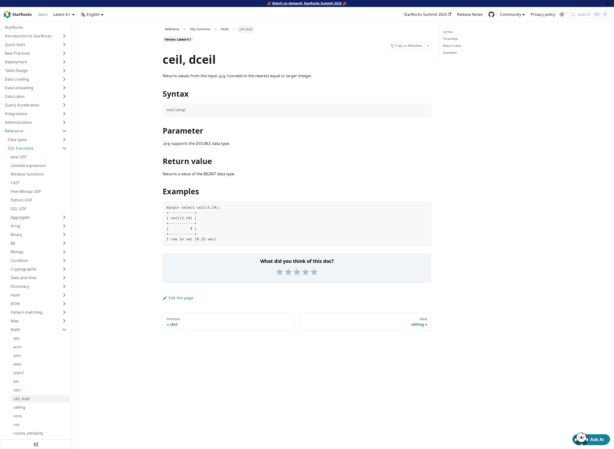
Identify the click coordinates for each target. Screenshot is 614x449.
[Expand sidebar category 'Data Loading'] (64, 79)
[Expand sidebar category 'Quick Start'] (64, 44)
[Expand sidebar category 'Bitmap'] (64, 252)
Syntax (448, 32)
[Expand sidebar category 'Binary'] (64, 234)
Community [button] (510, 14)
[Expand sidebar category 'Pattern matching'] (64, 312)
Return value (452, 45)
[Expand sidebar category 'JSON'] (64, 303)
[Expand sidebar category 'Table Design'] (64, 70)
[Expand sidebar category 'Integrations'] (64, 114)
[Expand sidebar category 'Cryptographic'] (64, 269)
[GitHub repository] (491, 14)
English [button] (93, 14)
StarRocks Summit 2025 (425, 14)
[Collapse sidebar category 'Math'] (64, 329)
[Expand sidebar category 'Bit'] (64, 243)
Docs (42, 14)
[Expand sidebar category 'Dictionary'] (64, 286)
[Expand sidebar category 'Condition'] (64, 260)
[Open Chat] (591, 438)
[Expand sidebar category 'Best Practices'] (64, 53)
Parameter (450, 38)
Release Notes (470, 14)
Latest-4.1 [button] (62, 14)
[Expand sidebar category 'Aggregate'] (64, 217)
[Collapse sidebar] (36, 444)
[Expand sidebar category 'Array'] (64, 226)
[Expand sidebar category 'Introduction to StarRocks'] (64, 36)
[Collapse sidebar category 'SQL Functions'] (64, 148)
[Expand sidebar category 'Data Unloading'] (64, 88)
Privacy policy (543, 14)
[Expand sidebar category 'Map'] (64, 321)
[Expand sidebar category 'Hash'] (64, 295)
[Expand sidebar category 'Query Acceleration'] (64, 105)
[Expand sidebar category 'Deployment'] (64, 62)
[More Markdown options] (427, 46)
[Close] (608, 3)
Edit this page (181, 298)
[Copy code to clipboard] (425, 109)
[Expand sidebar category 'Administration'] (64, 122)
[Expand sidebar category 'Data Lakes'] (64, 96)
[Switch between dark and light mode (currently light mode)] (562, 14)
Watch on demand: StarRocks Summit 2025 (307, 3)
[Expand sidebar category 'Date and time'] (64, 278)
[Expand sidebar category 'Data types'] (64, 139)
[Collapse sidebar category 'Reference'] (64, 131)
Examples (450, 52)
